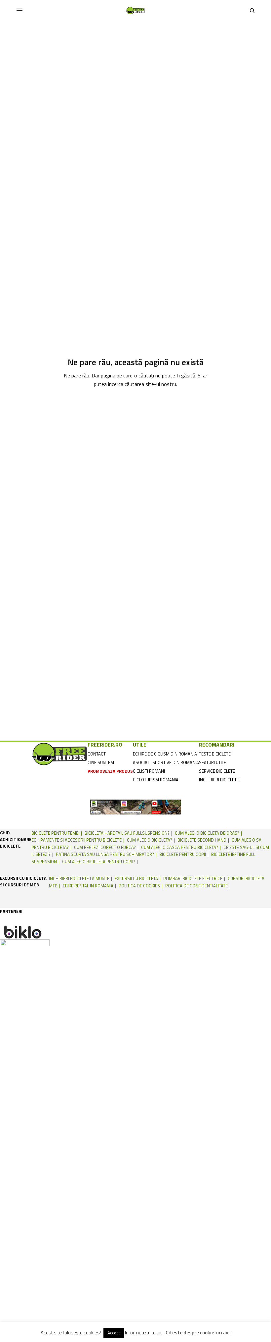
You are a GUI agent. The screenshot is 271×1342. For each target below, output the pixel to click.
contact (97, 754)
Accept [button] (113, 1332)
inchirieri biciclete (219, 779)
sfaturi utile (212, 762)
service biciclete (217, 771)
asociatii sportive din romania (166, 762)
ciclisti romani (149, 771)
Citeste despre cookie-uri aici (198, 1332)
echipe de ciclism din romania (165, 754)
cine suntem (101, 762)
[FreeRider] (135, 11)
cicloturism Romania (155, 779)
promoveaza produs (110, 771)
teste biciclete (215, 754)
